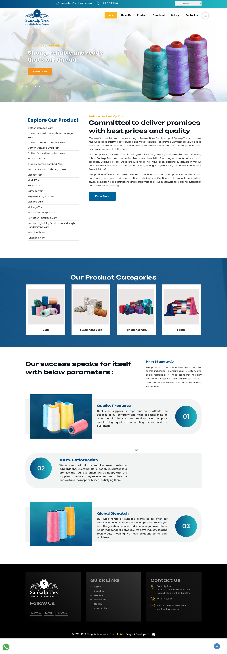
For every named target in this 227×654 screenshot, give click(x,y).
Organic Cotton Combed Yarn (45, 164)
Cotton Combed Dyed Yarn (43, 147)
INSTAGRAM (62, 613)
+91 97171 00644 (109, 3)
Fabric (181, 330)
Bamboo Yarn (35, 190)
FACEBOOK (36, 613)
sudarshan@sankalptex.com (76, 3)
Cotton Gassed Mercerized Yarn (46, 153)
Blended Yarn (35, 201)
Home (111, 15)
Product (98, 595)
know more (40, 71)
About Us (126, 15)
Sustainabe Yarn (91, 330)
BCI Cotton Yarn (37, 158)
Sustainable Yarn (37, 232)
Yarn (46, 330)
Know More (102, 196)
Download (159, 15)
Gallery (175, 15)
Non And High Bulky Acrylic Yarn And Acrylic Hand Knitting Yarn (52, 225)
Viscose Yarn (35, 174)
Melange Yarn (35, 207)
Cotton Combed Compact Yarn (46, 142)
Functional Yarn (36, 237)
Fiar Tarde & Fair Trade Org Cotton (47, 169)
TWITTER (49, 613)
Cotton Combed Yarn (40, 128)
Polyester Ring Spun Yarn (42, 196)
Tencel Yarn (34, 185)
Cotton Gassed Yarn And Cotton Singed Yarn (51, 135)
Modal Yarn (34, 180)
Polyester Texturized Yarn (42, 217)
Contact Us (191, 15)
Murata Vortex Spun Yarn (42, 212)
